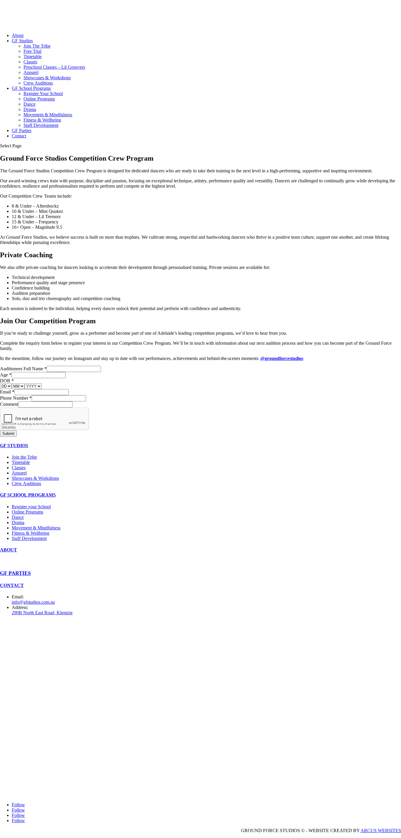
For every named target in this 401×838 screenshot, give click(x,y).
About (17, 35)
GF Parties (21, 130)
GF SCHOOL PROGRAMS (28, 494)
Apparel (30, 72)
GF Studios (22, 40)
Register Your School (43, 93)
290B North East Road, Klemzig (42, 612)
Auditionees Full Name (23, 368)
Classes (30, 61)
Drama (29, 109)
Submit (8, 433)
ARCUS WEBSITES (380, 830)
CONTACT (12, 585)
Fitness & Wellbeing (42, 119)
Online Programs (39, 98)
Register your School (31, 506)
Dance (29, 104)
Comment (9, 404)
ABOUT (8, 549)
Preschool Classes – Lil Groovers (54, 67)
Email (7, 391)
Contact (19, 135)
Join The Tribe (36, 45)
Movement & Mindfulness (47, 114)
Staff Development (40, 125)
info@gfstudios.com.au (33, 602)
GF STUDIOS (14, 445)
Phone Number (16, 398)
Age (5, 374)
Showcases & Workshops (47, 77)
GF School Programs (31, 88)
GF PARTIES (15, 573)
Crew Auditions (38, 82)
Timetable (32, 56)
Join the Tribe (24, 457)
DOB (7, 380)
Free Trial (32, 51)
